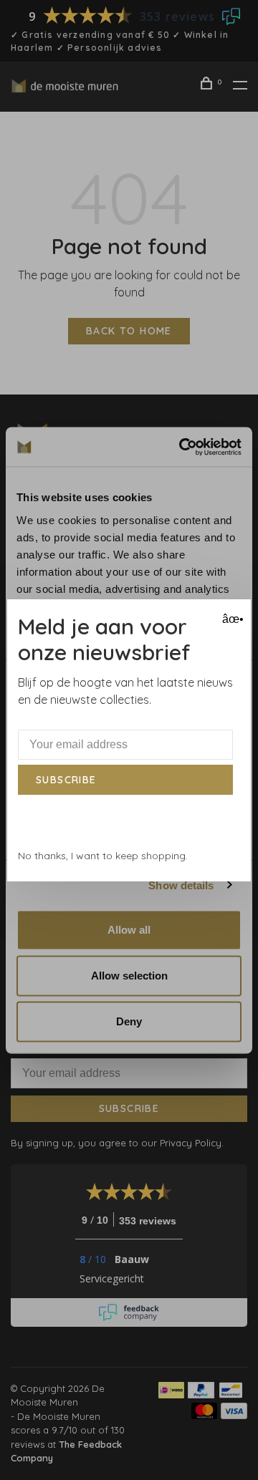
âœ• (231, 619)
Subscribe (66, 779)
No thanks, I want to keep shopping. (103, 855)
